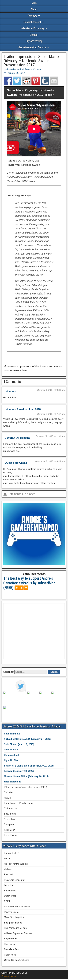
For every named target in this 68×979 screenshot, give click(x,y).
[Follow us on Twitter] (21, 686)
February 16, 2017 (15, 73)
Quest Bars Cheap (16, 462)
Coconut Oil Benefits (17, 437)
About (34, 9)
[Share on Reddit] (26, 81)
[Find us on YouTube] (57, 697)
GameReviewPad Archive (32, 47)
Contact (34, 34)
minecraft (10, 391)
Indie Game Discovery (32, 28)
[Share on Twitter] (17, 81)
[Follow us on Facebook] (8, 697)
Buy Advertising (34, 41)
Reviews (32, 15)
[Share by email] (54, 81)
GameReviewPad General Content (23, 69)
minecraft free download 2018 (23, 409)
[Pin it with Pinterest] (35, 81)
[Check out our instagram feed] (8, 711)
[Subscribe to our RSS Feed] (45, 697)
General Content (32, 22)
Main (34, 3)
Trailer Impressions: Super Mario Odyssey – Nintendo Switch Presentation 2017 (31, 60)
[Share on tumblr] (45, 81)
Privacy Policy (8, 976)
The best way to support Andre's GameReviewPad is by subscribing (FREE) (29, 583)
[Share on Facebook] (8, 81)
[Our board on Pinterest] (33, 697)
